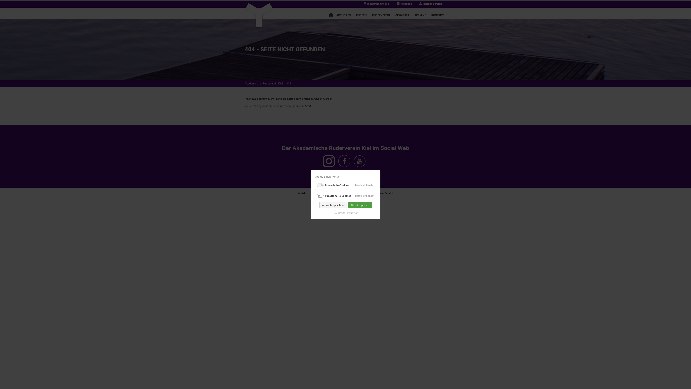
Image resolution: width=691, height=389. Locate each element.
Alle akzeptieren (359, 205)
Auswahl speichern (333, 205)
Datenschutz (339, 212)
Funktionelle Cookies (338, 196)
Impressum (352, 212)
